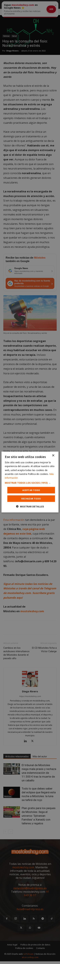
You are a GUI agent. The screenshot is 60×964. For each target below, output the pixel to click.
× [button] (53, 455)
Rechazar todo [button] (31, 498)
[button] (30, 482)
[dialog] (30, 482)
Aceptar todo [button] (31, 489)
